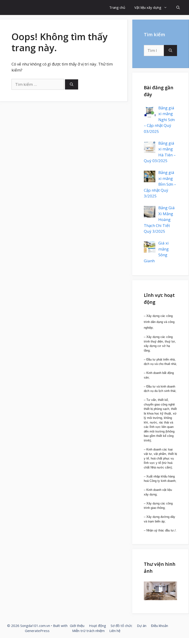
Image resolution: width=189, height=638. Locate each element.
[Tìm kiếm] (71, 84)
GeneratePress (37, 630)
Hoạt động (97, 625)
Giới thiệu (77, 625)
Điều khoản (159, 625)
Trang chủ (117, 7)
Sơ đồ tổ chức (121, 625)
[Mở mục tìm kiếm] (178, 7)
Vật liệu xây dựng (147, 7)
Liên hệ (114, 630)
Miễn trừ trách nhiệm (88, 630)
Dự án (141, 625)
